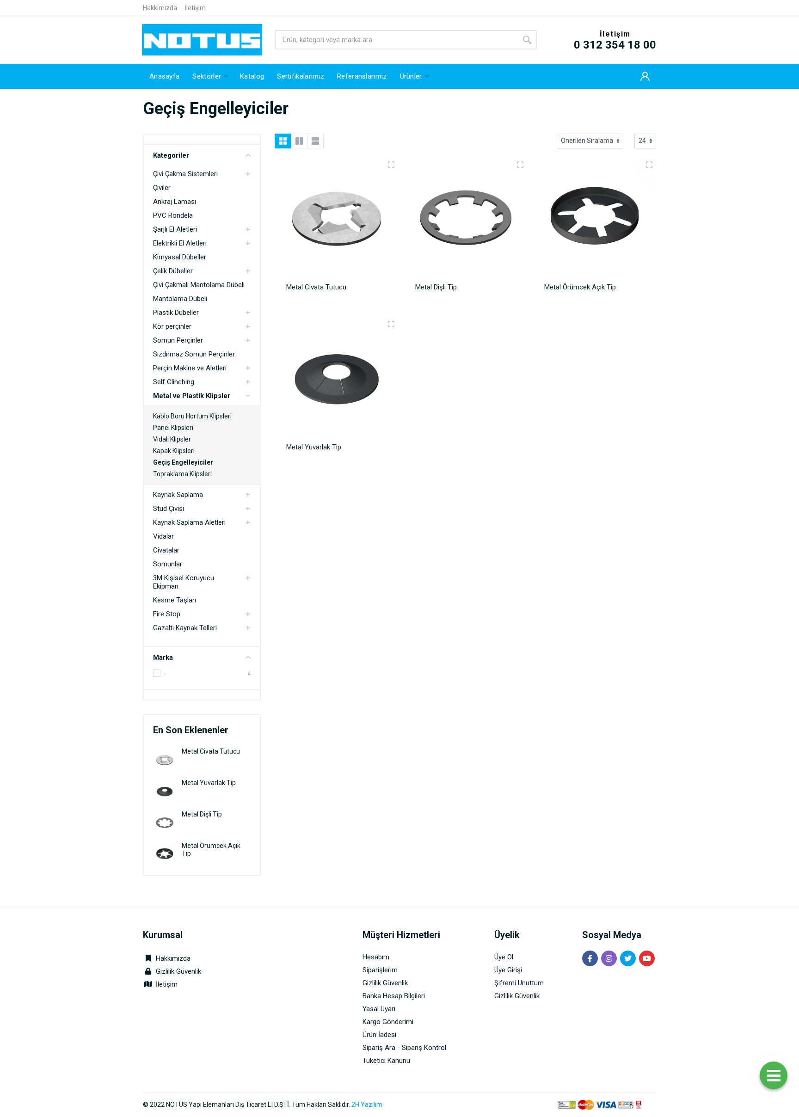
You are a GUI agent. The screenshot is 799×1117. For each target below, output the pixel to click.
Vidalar (163, 536)
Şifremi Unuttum (519, 983)
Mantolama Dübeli (180, 299)
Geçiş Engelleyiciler (183, 462)
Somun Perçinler (178, 340)
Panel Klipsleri (173, 427)
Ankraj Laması (174, 201)
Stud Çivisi (168, 508)
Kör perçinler (172, 326)
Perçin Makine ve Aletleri (190, 368)
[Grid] (283, 141)
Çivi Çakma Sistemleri (185, 174)
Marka (163, 657)
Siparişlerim (380, 970)
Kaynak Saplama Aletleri (189, 522)
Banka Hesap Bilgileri (394, 996)
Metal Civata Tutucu (211, 751)
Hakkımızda (160, 8)
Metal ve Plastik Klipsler (191, 396)
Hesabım (376, 957)
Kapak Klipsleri (174, 450)
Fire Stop (166, 614)
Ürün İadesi (379, 1035)
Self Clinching (173, 382)
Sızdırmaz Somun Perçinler (194, 354)
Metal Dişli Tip (202, 814)
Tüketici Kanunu (386, 1060)
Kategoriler (171, 155)
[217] (391, 165)
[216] (391, 324)
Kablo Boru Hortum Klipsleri (192, 416)
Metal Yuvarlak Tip (209, 782)
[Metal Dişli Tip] (164, 822)
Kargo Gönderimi (388, 1022)
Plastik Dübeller (176, 312)
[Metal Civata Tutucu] (164, 759)
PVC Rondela (173, 215)
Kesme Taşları (174, 600)
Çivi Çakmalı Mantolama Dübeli (199, 285)
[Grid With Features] (299, 141)
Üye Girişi (508, 970)
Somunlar (167, 564)
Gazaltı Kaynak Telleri (185, 628)
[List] (315, 141)
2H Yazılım (366, 1104)
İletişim (195, 8)
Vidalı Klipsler (172, 439)
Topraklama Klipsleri (182, 474)
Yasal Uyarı (379, 1009)
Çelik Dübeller (173, 271)
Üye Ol (503, 957)
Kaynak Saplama (178, 495)
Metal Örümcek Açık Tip (580, 287)
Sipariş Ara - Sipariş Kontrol (404, 1047)
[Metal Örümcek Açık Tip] (164, 853)
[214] (649, 165)
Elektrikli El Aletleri (180, 243)
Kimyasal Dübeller (179, 257)
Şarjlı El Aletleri (175, 229)
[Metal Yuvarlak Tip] (164, 790)
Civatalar (166, 550)
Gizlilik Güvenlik (178, 971)
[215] (520, 165)
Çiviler (162, 188)
